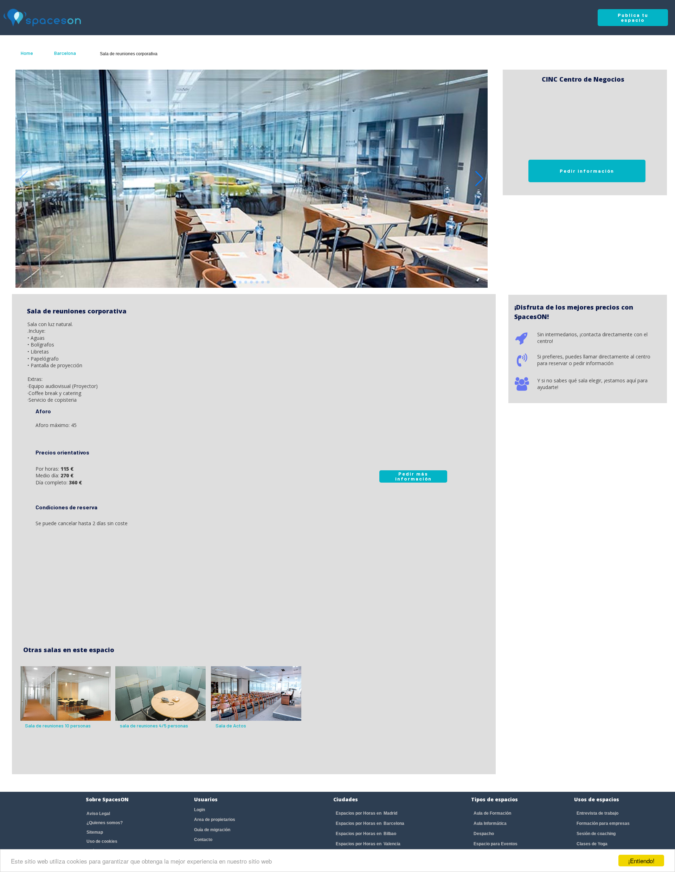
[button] (479, 178)
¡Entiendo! (641, 860)
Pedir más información (413, 476)
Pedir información (587, 171)
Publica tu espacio (633, 17)
